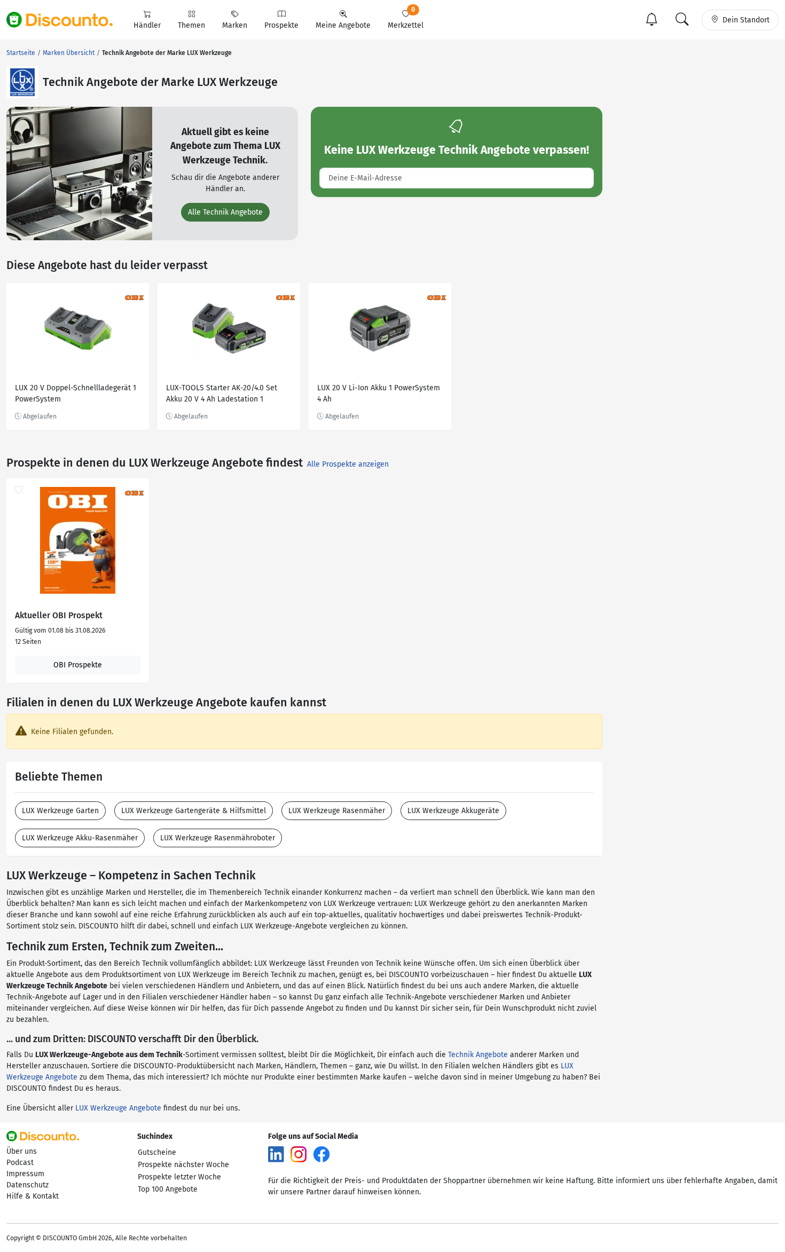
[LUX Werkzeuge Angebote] (22, 82)
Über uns (21, 1151)
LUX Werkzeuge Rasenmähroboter (217, 837)
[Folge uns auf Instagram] (299, 1154)
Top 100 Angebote (168, 1189)
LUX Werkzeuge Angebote (118, 1108)
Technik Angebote (478, 1054)
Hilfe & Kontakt (32, 1196)
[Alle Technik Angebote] (79, 173)
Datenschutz (27, 1185)
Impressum (25, 1173)
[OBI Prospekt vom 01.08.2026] (77, 540)
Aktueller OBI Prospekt (59, 615)
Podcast (20, 1162)
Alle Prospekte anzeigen (348, 464)
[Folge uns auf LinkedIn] (276, 1154)
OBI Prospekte (77, 665)
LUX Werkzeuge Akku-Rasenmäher (80, 837)
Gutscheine (157, 1152)
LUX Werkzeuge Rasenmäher (336, 810)
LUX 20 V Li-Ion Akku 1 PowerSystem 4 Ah (378, 393)
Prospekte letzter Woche (179, 1177)
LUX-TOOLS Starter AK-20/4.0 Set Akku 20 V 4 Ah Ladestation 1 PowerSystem (221, 394)
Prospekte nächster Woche (183, 1164)
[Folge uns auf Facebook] (321, 1154)
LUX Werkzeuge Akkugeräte (453, 810)
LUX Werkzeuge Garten (60, 810)
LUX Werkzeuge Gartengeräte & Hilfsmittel (193, 810)
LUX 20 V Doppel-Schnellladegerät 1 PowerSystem (75, 393)
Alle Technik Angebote (225, 212)
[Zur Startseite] (65, 19)
